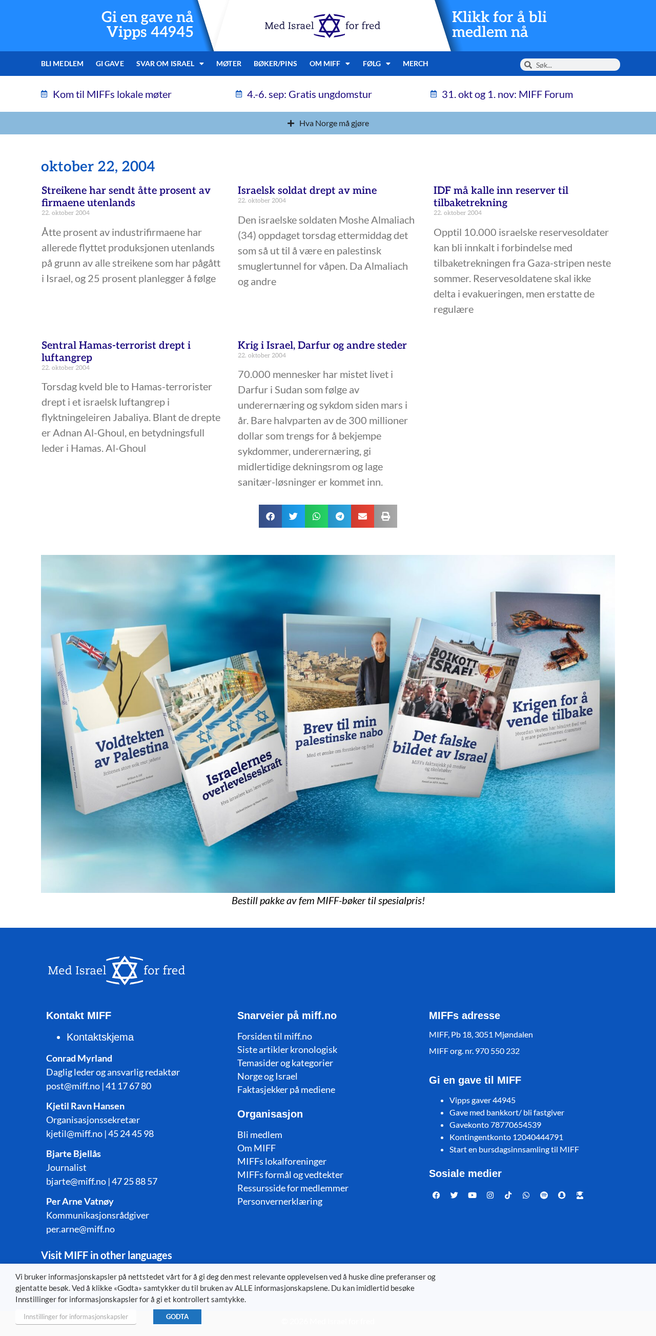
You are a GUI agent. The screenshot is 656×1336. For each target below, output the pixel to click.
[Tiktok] (508, 1195)
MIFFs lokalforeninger (281, 1161)
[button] (270, 516)
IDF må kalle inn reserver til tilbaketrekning (501, 197)
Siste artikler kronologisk (287, 1049)
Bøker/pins (275, 63)
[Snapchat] (562, 1195)
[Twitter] (454, 1195)
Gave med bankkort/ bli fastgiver (506, 1112)
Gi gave (110, 63)
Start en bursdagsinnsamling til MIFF (514, 1149)
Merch (416, 63)
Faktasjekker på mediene (286, 1089)
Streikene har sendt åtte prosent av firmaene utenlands (126, 197)
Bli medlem (62, 63)
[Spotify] (544, 1195)
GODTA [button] (177, 1316)
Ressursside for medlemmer (292, 1187)
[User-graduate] (580, 1195)
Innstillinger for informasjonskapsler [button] (76, 1316)
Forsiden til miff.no (274, 1036)
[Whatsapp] (526, 1195)
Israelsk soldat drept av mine (307, 191)
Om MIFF (256, 1147)
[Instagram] (490, 1195)
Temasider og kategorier (285, 1062)
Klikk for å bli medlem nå (499, 25)
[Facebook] (436, 1195)
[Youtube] (472, 1195)
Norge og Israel (267, 1076)
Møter (228, 63)
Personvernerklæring (279, 1201)
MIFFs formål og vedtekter (290, 1174)
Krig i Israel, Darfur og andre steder (322, 346)
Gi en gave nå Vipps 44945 (147, 25)
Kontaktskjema (100, 1037)
